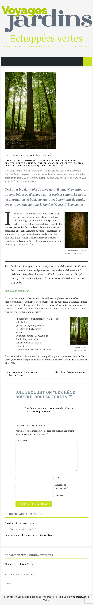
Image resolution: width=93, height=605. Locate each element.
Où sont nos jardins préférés (19, 564)
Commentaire (22, 440)
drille (60, 163)
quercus (10, 166)
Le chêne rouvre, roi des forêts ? (20, 529)
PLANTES (10, 163)
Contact (8, 583)
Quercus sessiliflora (50, 166)
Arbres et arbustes (51, 160)
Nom (58, 477)
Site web (59, 495)
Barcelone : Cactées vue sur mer (70, 372)
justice (78, 163)
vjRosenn (30, 160)
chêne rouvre (34, 163)
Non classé (71, 160)
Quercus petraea (26, 166)
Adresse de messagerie (62, 486)
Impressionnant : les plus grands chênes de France (30, 535)
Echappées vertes (46, 38)
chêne (21, 163)
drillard (49, 163)
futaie (69, 163)
